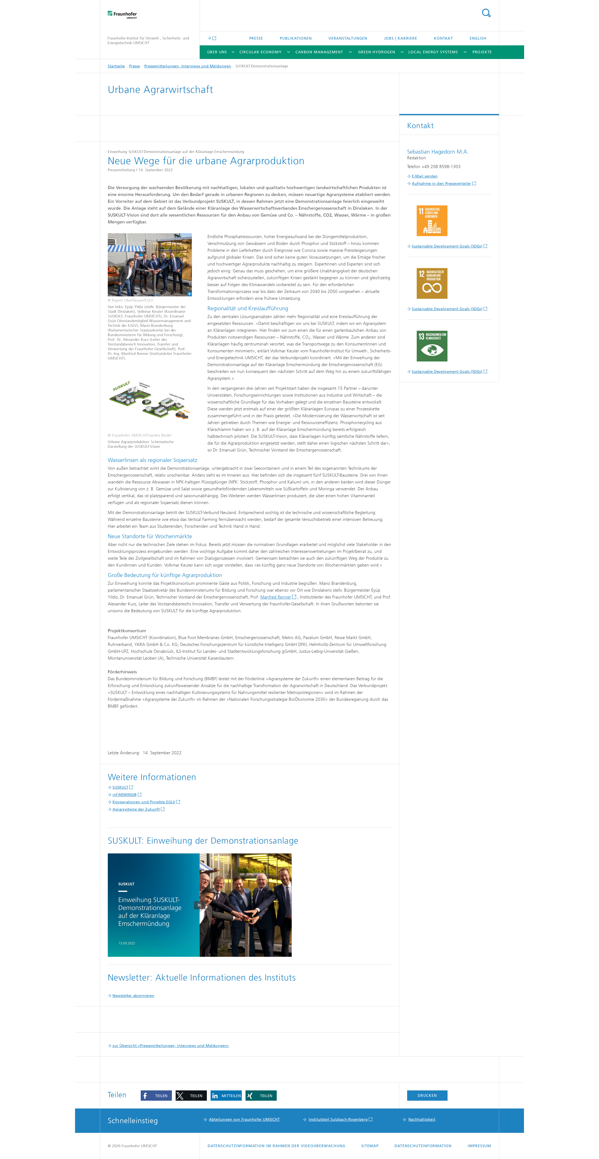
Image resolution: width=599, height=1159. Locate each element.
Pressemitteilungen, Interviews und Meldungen (187, 66)
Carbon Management (319, 52)
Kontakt (443, 38)
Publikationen (296, 38)
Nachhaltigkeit (421, 1119)
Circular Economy (260, 52)
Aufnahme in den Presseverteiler (441, 183)
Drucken (427, 1095)
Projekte (482, 52)
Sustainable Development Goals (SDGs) (447, 246)
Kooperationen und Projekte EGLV (143, 802)
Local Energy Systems (433, 52)
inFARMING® (124, 794)
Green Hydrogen (376, 52)
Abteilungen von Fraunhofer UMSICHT (244, 1119)
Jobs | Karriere (400, 38)
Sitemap (370, 1146)
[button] (156, 1095)
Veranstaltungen (348, 38)
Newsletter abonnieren (133, 995)
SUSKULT (120, 787)
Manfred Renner (275, 597)
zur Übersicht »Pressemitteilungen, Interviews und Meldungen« (170, 1045)
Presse (256, 38)
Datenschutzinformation (423, 1146)
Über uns (217, 52)
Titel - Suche (486, 13)
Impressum (479, 1146)
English (478, 38)
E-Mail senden (425, 176)
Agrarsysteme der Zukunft (136, 809)
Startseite (116, 66)
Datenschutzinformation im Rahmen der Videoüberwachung (276, 1146)
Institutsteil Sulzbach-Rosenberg (338, 1119)
